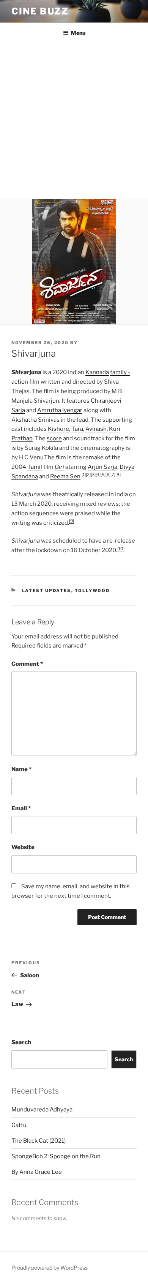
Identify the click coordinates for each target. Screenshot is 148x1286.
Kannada (97, 372)
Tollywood (92, 590)
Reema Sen (65, 476)
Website (23, 847)
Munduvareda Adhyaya (41, 1109)
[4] (98, 474)
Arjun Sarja (102, 467)
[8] (118, 474)
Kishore (58, 428)
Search (21, 1042)
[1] (84, 474)
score (54, 438)
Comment (27, 663)
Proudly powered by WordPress (49, 1267)
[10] (120, 548)
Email (21, 808)
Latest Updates (46, 590)
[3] (93, 474)
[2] (88, 474)
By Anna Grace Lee (36, 1172)
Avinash (96, 428)
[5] (103, 474)
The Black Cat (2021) (38, 1140)
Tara (77, 428)
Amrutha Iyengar (59, 410)
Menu (78, 33)
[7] (112, 474)
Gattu (19, 1125)
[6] (107, 474)
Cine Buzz (40, 11)
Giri (59, 467)
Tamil (34, 467)
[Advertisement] (74, 121)
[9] (71, 521)
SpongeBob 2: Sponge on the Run (56, 1156)
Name (21, 769)
